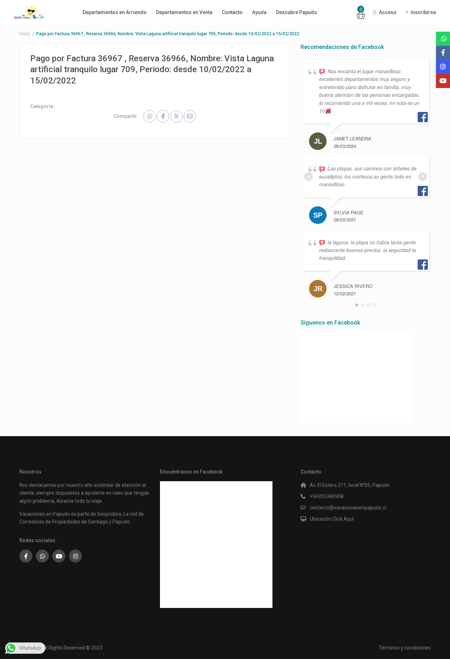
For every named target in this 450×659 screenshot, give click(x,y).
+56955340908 (326, 496)
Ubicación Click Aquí (332, 519)
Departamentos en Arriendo (115, 12)
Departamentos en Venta (184, 12)
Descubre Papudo (296, 12)
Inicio (24, 33)
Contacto (232, 12)
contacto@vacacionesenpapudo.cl (348, 507)
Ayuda (259, 12)
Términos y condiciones (405, 648)
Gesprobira (109, 514)
